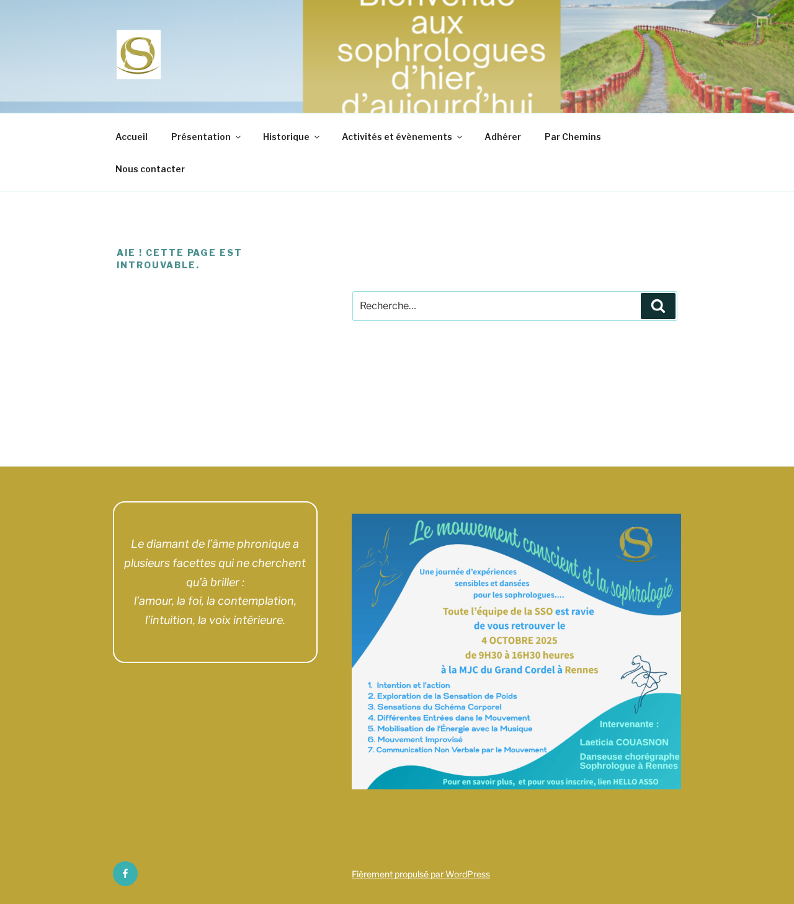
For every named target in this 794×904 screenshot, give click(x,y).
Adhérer (502, 136)
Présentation (201, 136)
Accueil (131, 136)
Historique (286, 136)
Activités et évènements (397, 136)
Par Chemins (573, 136)
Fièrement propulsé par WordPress (421, 874)
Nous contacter (150, 169)
